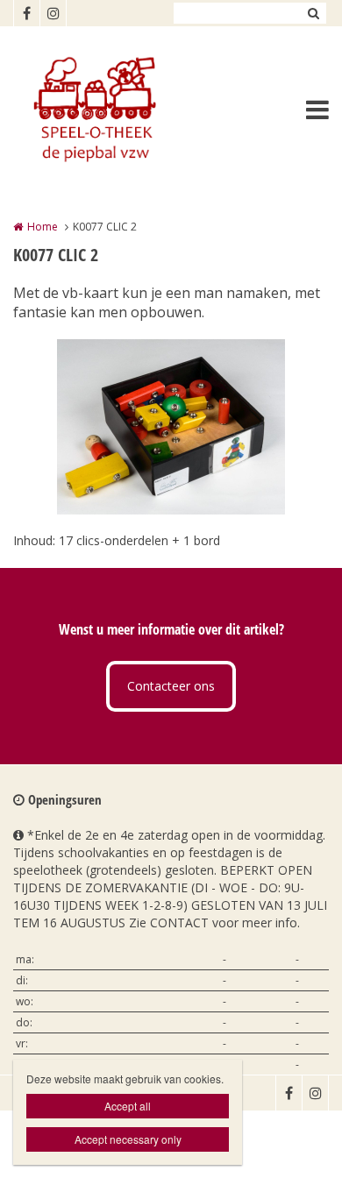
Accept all (127, 1105)
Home (42, 226)
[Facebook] (26, 13)
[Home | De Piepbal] (119, 109)
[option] (171, 426)
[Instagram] (52, 13)
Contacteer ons (171, 686)
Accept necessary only (128, 1139)
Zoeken (313, 13)
